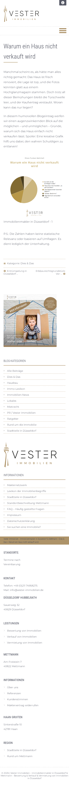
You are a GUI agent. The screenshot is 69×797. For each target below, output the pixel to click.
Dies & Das (27, 263)
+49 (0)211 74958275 (26, 585)
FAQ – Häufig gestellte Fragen (25, 509)
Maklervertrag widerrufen (22, 705)
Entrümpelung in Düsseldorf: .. (15, 272)
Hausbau (12, 382)
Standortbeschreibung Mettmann (28, 503)
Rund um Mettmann (19, 756)
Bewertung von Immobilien (24, 630)
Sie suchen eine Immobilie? (24, 527)
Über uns (12, 687)
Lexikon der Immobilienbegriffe (26, 491)
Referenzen (14, 693)
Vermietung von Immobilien (24, 642)
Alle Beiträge (15, 370)
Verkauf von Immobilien (22, 636)
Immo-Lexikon (16, 388)
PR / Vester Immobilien (21, 412)
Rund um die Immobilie (21, 424)
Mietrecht (13, 406)
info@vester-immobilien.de (26, 590)
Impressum (14, 515)
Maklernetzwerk (17, 485)
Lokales (11, 400)
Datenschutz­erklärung (21, 521)
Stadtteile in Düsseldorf (21, 430)
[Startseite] (30, 13)
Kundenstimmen (17, 699)
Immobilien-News (18, 394)
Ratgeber (13, 418)
